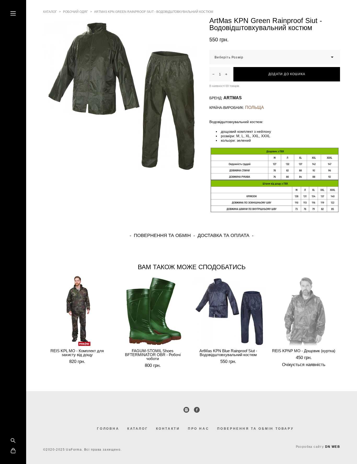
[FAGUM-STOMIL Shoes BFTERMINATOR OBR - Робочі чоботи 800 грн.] (154, 311)
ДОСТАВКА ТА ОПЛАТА (223, 235)
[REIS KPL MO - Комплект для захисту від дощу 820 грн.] (78, 311)
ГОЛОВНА (108, 428)
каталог (50, 12)
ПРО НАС (198, 428)
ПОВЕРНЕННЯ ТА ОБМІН (162, 235)
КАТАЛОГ (137, 428)
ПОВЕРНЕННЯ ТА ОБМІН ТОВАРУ (255, 428)
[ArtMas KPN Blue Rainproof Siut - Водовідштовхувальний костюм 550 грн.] (229, 311)
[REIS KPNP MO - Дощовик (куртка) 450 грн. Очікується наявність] (305, 311)
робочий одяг (75, 12)
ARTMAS (232, 98)
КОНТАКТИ (168, 428)
